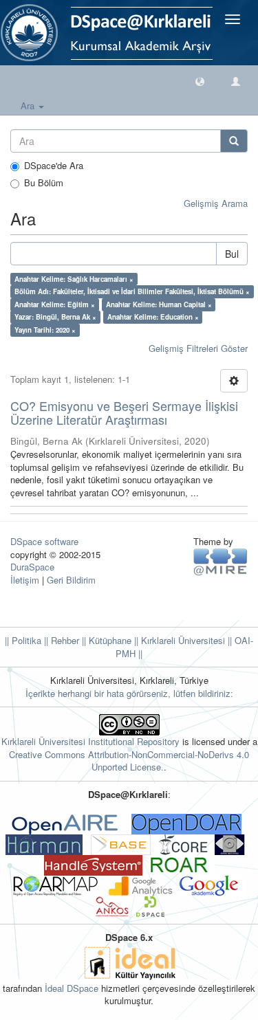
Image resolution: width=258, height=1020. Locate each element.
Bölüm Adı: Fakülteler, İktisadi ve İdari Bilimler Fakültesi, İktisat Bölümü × (132, 291)
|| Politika (23, 640)
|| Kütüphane (105, 640)
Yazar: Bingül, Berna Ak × (55, 317)
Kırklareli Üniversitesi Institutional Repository (90, 741)
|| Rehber (60, 640)
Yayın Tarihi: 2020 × (45, 330)
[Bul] (234, 141)
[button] (200, 80)
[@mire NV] (220, 561)
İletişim (24, 579)
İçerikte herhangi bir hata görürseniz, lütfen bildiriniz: (129, 693)
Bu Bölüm (43, 183)
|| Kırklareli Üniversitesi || (181, 640)
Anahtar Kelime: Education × (153, 317)
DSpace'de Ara (53, 165)
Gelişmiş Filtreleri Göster (198, 348)
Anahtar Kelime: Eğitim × (54, 304)
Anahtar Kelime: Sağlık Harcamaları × (73, 279)
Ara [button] (29, 105)
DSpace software (44, 541)
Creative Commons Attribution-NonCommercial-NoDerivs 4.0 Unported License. (129, 761)
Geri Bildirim (71, 579)
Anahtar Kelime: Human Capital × (159, 304)
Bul (232, 253)
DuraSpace (32, 566)
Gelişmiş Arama (216, 203)
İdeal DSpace (71, 988)
